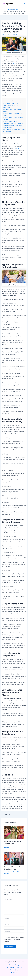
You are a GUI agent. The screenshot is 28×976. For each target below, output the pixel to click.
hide (17, 100)
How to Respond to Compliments (13, 123)
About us (14, 972)
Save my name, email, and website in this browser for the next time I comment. (14, 939)
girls (14, 63)
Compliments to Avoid (10, 121)
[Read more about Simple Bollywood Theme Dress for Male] (14, 832)
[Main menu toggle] (24, 4)
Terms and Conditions (14, 967)
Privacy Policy (14, 965)
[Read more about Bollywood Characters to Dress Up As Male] (14, 858)
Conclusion (7, 131)
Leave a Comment (8, 846)
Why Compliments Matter (11, 103)
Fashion (15, 846)
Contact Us (14, 970)
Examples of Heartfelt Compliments (14, 129)
